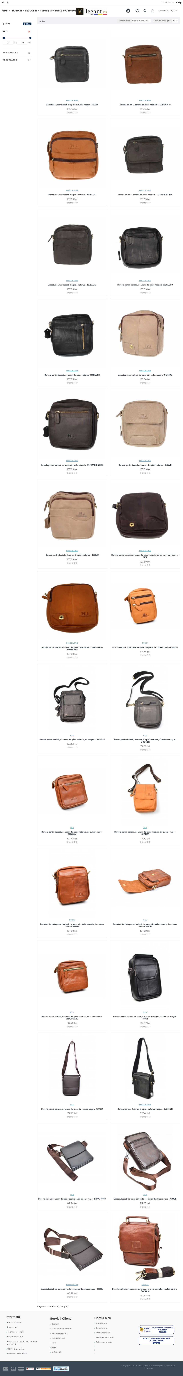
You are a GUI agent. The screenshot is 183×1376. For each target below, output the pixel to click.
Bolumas (145, 1285)
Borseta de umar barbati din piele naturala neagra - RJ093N (72, 105)
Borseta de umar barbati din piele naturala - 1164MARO (72, 195)
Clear (28, 24)
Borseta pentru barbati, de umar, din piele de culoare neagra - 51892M (72, 1109)
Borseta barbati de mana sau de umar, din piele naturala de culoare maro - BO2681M (145, 1290)
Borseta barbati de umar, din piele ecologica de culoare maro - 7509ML (145, 1199)
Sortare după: (125, 21)
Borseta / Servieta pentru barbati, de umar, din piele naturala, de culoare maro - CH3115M (145, 925)
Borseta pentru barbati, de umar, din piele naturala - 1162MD (72, 555)
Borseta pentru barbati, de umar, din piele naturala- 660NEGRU (72, 375)
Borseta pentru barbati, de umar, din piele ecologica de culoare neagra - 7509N (145, 1017)
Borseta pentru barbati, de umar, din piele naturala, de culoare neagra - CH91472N (145, 741)
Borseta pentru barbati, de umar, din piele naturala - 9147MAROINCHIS (72, 465)
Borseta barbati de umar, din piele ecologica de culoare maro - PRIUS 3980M (72, 1199)
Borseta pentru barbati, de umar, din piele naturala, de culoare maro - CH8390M (72, 833)
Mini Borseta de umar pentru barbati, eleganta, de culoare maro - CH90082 (145, 647)
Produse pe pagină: (162, 21)
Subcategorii (10, 52)
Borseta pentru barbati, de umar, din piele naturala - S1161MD (145, 375)
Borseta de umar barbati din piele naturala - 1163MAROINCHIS (145, 195)
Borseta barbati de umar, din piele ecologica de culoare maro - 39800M (72, 1289)
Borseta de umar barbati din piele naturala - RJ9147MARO (145, 105)
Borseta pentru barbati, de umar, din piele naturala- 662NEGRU (145, 285)
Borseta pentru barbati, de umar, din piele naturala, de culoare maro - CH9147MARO (72, 1017)
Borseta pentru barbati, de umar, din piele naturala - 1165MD (145, 465)
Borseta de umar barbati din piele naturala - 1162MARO (72, 285)
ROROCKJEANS (72, 100)
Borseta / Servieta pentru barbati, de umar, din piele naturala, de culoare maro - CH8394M (72, 925)
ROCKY (145, 643)
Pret (5, 31)
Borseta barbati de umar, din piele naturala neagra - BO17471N (145, 1109)
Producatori (10, 60)
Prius (72, 735)
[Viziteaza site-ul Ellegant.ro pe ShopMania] (61, 1368)
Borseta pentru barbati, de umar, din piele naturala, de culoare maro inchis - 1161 (145, 556)
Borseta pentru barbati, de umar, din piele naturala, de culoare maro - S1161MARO (72, 648)
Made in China (72, 1285)
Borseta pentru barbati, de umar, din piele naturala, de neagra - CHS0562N (72, 740)
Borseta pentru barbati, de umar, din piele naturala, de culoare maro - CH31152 (145, 833)
